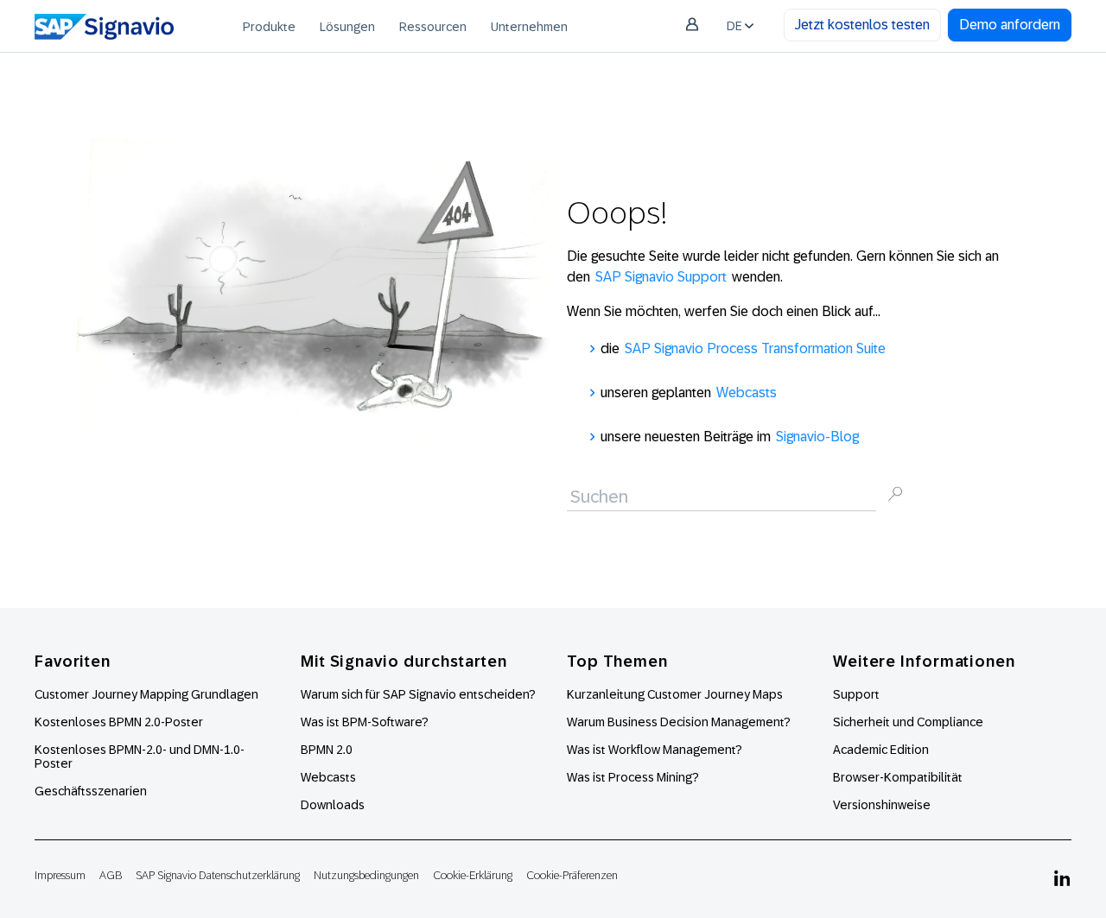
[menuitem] (269, 26)
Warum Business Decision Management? (679, 722)
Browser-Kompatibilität (898, 777)
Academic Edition (881, 750)
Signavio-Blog (817, 436)
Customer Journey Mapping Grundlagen (146, 694)
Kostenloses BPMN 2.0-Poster (119, 722)
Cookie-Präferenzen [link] (572, 875)
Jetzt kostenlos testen (862, 24)
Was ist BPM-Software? (365, 722)
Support (856, 694)
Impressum (60, 875)
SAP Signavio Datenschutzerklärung (218, 875)
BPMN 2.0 (327, 750)
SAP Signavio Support (661, 276)
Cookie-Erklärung (472, 875)
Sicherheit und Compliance (908, 722)
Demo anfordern (1009, 24)
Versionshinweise (882, 805)
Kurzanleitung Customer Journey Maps (675, 694)
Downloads (333, 805)
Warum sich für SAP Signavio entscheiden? (418, 694)
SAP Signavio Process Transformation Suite (755, 348)
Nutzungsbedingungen (366, 875)
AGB (110, 875)
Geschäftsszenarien (91, 791)
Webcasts (746, 392)
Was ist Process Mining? (633, 777)
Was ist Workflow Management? (654, 750)
